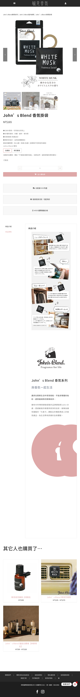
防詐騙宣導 (35, 678)
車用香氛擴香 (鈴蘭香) (21, 597)
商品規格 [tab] (8, 232)
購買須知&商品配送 (22, 675)
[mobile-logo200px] (40, 2)
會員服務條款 (65, 675)
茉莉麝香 (17, 150)
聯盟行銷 (24, 678)
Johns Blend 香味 (10, 146)
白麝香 (7, 150)
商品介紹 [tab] (8, 226)
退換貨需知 (38, 675)
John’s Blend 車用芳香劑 (59, 597)
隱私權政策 (51, 675)
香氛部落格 (48, 678)
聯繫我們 (8, 675)
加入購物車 (41, 174)
